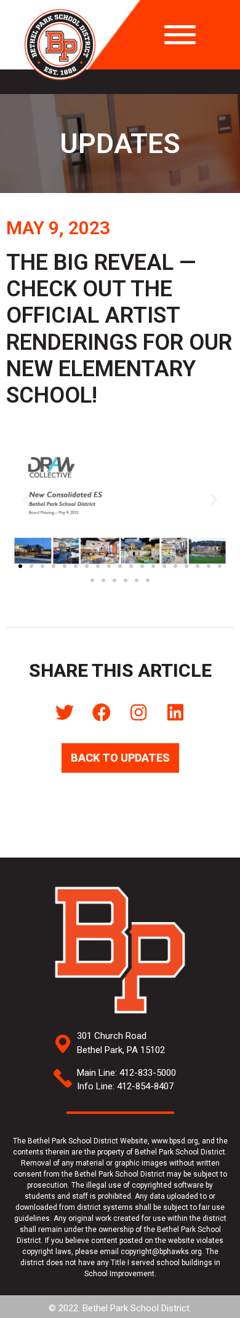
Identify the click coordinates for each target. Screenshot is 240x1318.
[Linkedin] (175, 712)
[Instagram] (138, 712)
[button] (20, 566)
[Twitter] (64, 712)
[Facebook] (101, 712)
